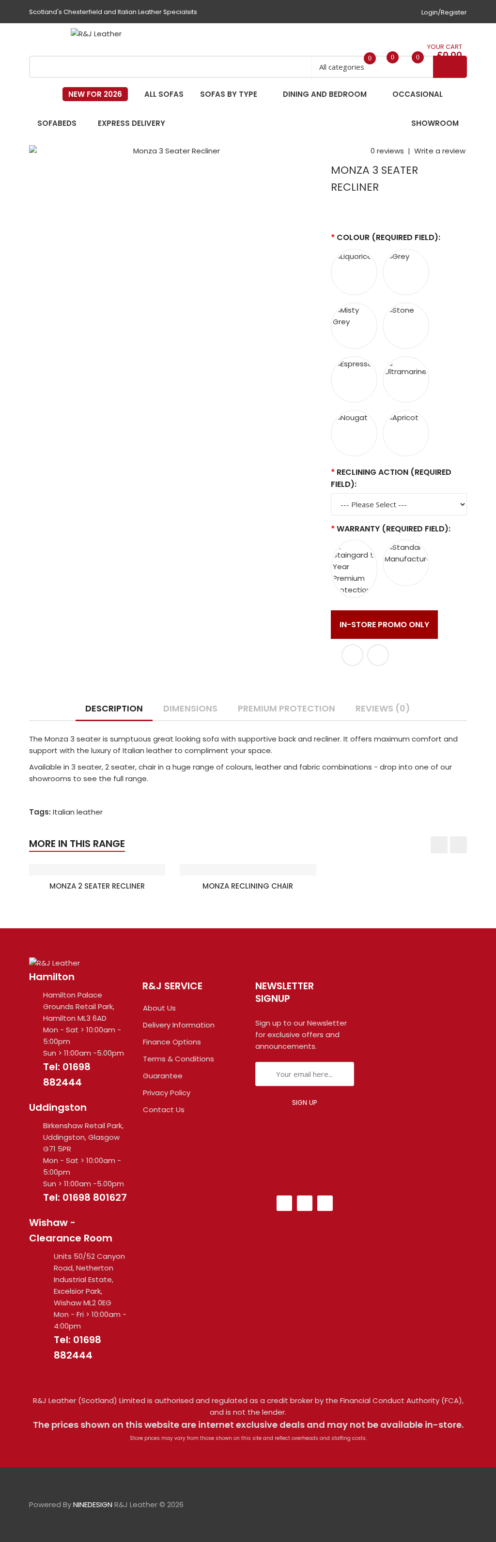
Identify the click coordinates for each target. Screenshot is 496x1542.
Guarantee (163, 1076)
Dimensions (190, 708)
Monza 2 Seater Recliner (97, 886)
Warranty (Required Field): (393, 528)
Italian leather (78, 812)
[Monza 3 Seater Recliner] (172, 151)
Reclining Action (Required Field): (391, 478)
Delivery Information (179, 1025)
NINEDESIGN (92, 1504)
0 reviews (387, 151)
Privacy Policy (166, 1093)
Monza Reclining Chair (247, 886)
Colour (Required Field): (388, 237)
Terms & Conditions (178, 1059)
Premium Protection (286, 708)
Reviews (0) (383, 708)
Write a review (439, 151)
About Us (159, 1008)
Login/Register (444, 12)
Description (114, 708)
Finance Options (172, 1042)
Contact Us (164, 1109)
